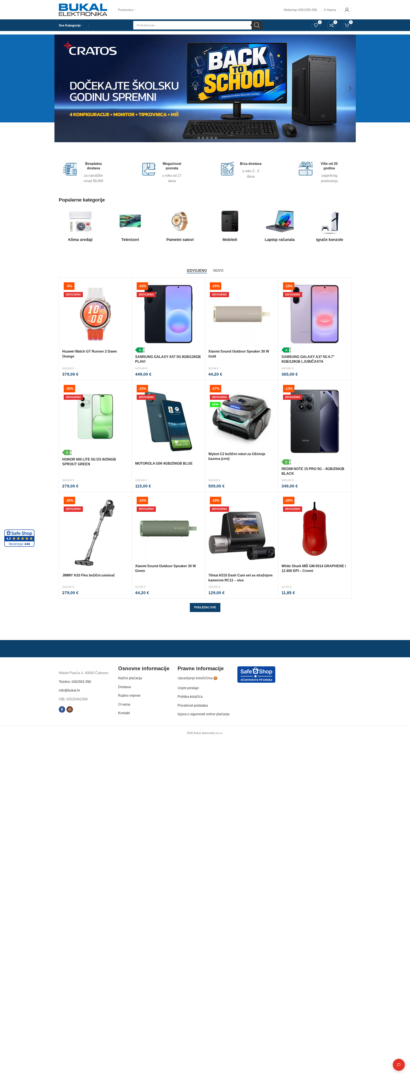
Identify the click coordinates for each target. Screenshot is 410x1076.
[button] (59, 88)
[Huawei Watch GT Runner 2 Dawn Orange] (95, 314)
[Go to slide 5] (211, 138)
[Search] (257, 25)
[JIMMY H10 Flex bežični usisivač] (95, 533)
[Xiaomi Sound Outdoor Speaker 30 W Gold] (241, 314)
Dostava (124, 687)
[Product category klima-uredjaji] (80, 226)
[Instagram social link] (70, 709)
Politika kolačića (190, 696)
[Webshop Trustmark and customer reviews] (256, 674)
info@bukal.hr (69, 690)
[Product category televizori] (130, 226)
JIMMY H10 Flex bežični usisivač (88, 575)
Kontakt (124, 713)
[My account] (347, 9)
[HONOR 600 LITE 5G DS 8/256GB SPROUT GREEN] (95, 419)
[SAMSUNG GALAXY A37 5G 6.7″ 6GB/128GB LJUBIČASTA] (315, 317)
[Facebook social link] (62, 709)
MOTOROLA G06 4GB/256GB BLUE (164, 463)
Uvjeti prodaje (188, 688)
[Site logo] (83, 9)
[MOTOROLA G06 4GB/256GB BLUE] (168, 421)
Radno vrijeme (129, 695)
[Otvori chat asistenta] (399, 1065)
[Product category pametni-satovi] (180, 226)
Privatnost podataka (193, 705)
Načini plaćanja (130, 678)
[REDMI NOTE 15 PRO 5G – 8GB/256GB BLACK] (315, 424)
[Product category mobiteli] (230, 226)
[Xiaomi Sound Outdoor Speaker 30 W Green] (168, 528)
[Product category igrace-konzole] (329, 226)
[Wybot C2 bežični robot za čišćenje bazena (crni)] (241, 416)
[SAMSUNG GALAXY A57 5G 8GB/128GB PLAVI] (168, 317)
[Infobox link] (84, 173)
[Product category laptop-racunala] (280, 226)
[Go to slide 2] (199, 138)
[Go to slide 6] (216, 138)
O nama (124, 704)
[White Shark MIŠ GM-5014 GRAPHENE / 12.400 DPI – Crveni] (315, 528)
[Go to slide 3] (203, 138)
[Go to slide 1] (194, 138)
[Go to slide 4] (207, 138)
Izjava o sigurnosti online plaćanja (203, 714)
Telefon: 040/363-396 (75, 681)
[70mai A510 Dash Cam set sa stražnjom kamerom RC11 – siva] (241, 533)
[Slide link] (205, 88)
